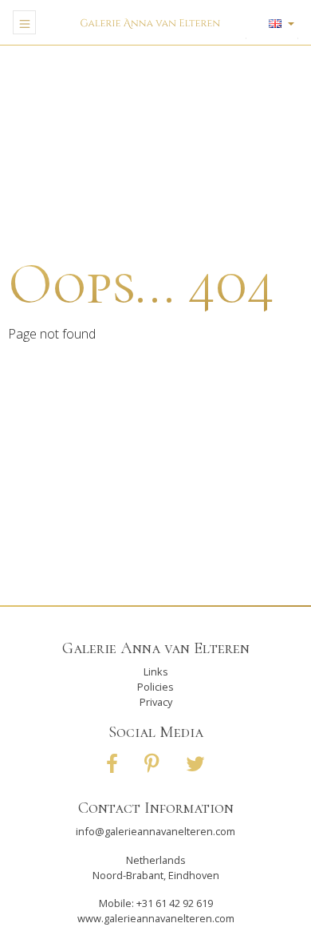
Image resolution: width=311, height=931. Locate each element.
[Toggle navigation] (24, 22)
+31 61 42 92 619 (174, 903)
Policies (155, 686)
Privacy (156, 702)
